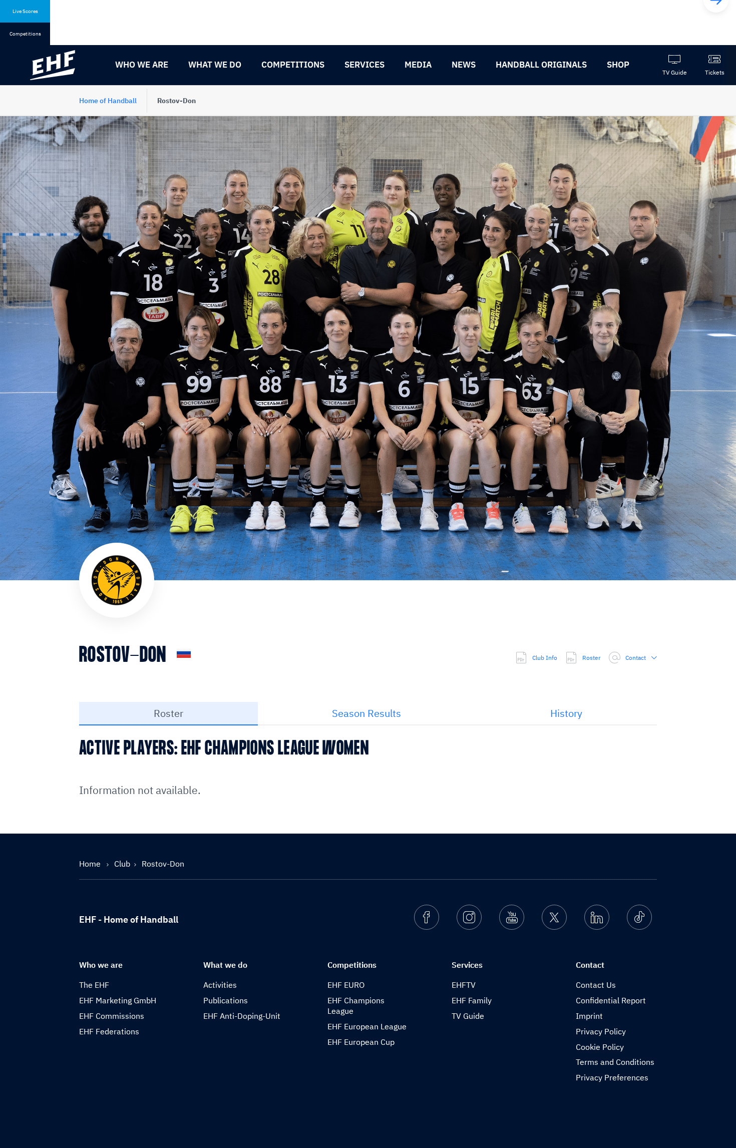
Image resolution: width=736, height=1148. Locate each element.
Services (364, 64)
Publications (225, 1000)
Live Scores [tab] (25, 11)
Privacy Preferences (612, 1077)
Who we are (141, 64)
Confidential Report (611, 1000)
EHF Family (472, 1000)
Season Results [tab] (366, 713)
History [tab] (566, 713)
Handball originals (541, 64)
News (464, 64)
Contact (635, 657)
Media (418, 64)
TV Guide (468, 1016)
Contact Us (596, 985)
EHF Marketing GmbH (117, 1000)
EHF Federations (109, 1031)
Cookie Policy (600, 1047)
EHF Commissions (111, 1016)
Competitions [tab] (25, 34)
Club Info (544, 657)
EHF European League (367, 1026)
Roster (591, 657)
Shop (618, 64)
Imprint (589, 1016)
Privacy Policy (601, 1031)
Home (91, 864)
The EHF (94, 985)
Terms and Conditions (615, 1062)
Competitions (292, 64)
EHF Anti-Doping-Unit (241, 1016)
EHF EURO (345, 985)
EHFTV (464, 985)
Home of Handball (108, 100)
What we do (214, 64)
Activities (220, 985)
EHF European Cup (361, 1042)
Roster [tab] (168, 713)
